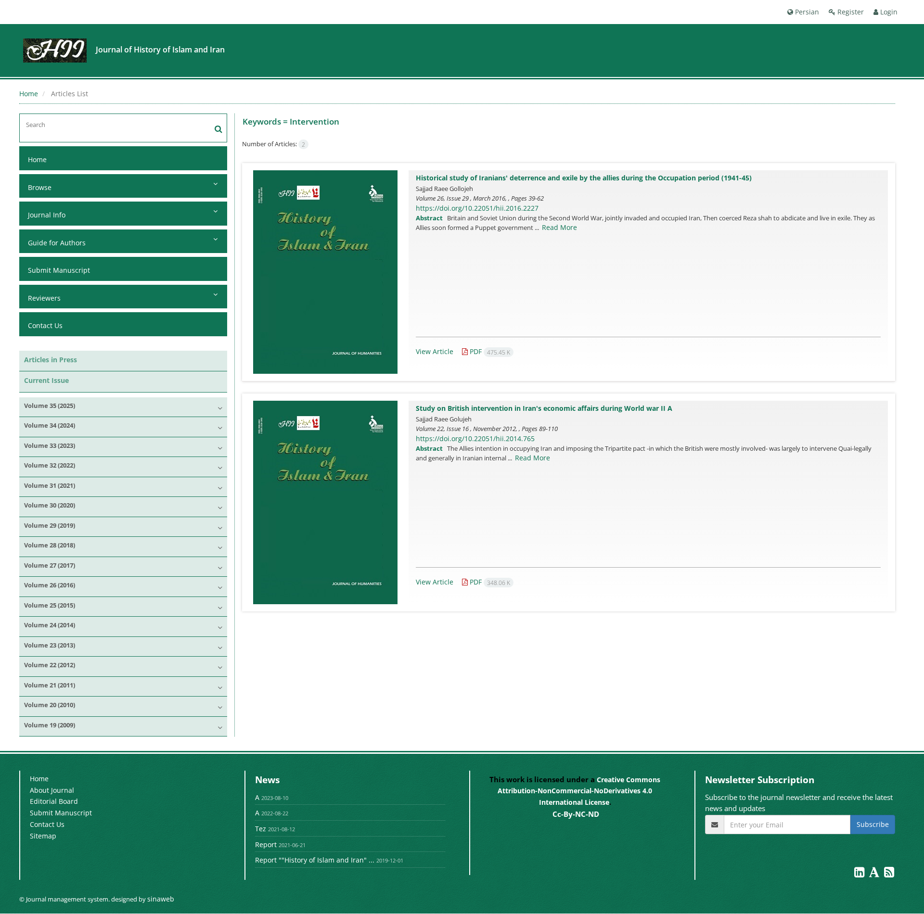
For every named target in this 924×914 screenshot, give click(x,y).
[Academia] (875, 873)
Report (266, 844)
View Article (434, 351)
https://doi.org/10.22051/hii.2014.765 (475, 438)
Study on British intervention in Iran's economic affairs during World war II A (544, 408)
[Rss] (889, 873)
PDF (489, 351)
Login (888, 11)
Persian (806, 11)
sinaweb (160, 898)
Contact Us (45, 325)
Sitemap (43, 835)
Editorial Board (54, 801)
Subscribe (873, 824)
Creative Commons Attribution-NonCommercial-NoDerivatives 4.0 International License (579, 791)
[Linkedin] (860, 873)
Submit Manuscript (59, 270)
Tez (260, 828)
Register (849, 11)
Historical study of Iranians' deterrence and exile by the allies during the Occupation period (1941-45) (584, 177)
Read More (559, 227)
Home (28, 93)
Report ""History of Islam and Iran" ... (314, 859)
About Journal (52, 790)
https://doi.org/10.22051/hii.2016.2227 (477, 208)
